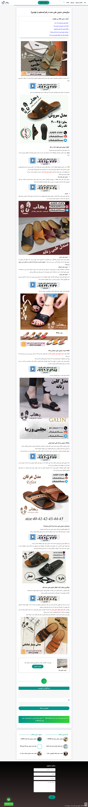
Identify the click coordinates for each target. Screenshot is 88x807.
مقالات (67, 2)
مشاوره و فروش (79, 2)
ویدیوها (72, 2)
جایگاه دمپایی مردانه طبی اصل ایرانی (61, 29)
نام (68, 700)
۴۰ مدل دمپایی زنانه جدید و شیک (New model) (56, 718)
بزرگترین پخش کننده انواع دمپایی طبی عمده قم (59, 35)
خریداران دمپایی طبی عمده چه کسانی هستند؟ (59, 32)
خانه (85, 2)
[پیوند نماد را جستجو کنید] (64, 2)
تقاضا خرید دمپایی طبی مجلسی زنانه (61, 26)
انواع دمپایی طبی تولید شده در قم (61, 23)
